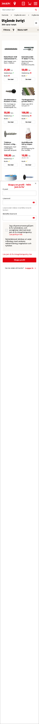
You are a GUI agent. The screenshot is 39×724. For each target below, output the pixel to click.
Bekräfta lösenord (10, 214)
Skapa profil (19, 260)
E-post (5, 189)
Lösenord (6, 198)
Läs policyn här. (16, 234)
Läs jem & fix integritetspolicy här (17, 254)
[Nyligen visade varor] (36, 23)
